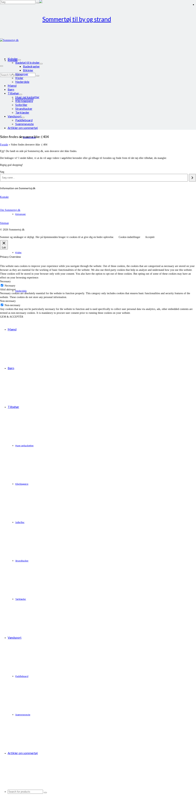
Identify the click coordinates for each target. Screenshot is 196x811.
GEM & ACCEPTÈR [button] (11, 316)
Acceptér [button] (150, 237)
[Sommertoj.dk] (98, 19)
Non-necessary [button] (8, 301)
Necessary (10, 285)
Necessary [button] (5, 281)
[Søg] (192, 178)
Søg (2, 171)
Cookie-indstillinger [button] (129, 237)
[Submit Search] (37, 2)
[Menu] (1, 66)
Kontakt (4, 197)
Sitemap (4, 223)
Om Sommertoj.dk (10, 210)
